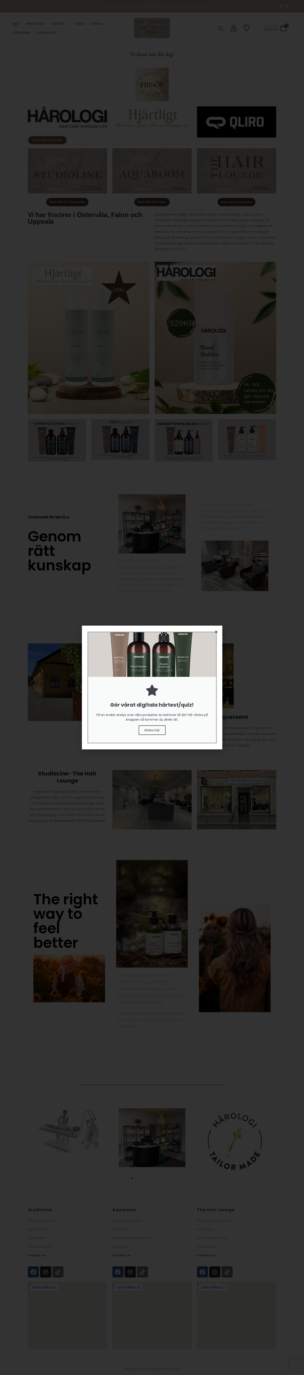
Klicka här (152, 730)
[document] (152, 687)
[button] (216, 631)
